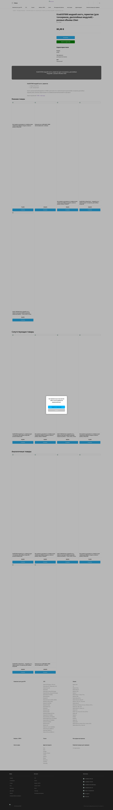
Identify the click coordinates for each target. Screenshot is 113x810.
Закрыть (56, 410)
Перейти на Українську (56, 407)
